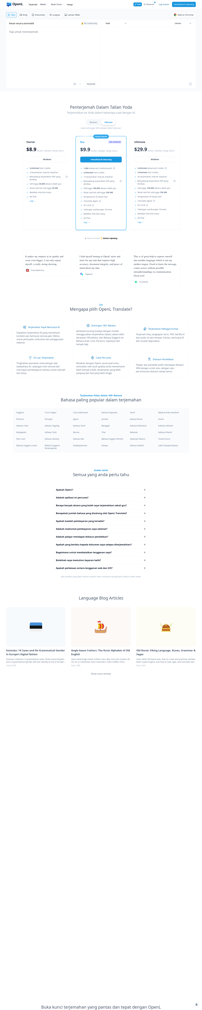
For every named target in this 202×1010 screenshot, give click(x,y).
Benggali (106, 425)
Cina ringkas (50, 412)
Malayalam (21, 432)
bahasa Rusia (136, 419)
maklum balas (128, 576)
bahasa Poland (165, 432)
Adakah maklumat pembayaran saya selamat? (81, 528)
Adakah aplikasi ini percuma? (72, 497)
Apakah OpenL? (64, 489)
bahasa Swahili (137, 445)
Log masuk (164, 4)
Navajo (105, 445)
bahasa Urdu (22, 425)
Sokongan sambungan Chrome (98, 209)
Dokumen (40, 14)
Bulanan (93, 122)
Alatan (43, 4)
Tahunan (108, 122)
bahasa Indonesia (138, 425)
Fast (139, 4)
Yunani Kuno (164, 439)
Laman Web (74, 14)
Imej (25, 14)
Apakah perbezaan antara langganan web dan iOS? (84, 568)
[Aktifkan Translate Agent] (74, 83)
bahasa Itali (78, 439)
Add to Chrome (185, 14)
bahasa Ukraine (52, 439)
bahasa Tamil (79, 425)
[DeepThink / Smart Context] (80, 83)
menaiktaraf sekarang (184, 4)
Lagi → (33, 201)
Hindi (132, 412)
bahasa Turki (51, 432)
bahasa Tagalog (52, 425)
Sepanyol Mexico (137, 439)
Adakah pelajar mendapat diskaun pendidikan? (82, 536)
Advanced (150, 4)
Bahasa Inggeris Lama (26, 445)
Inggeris (20, 412)
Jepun (75, 419)
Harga (70, 4)
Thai (104, 432)
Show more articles (101, 673)
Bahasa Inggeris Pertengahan (52, 446)
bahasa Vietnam (165, 425)
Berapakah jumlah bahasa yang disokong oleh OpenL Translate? (91, 513)
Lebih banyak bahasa (168, 445)
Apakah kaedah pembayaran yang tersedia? (80, 521)
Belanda (134, 432)
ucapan (56, 14)
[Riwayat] (190, 83)
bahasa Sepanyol (109, 412)
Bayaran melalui (93, 238)
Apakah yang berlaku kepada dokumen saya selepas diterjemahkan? (94, 544)
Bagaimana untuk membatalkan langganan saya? (84, 552)
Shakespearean (80, 445)
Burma (76, 432)
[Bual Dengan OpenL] (196, 1004)
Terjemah (33, 4)
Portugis (48, 419)
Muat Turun (56, 4)
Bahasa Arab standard (168, 412)
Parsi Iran (20, 439)
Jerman (105, 419)
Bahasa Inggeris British (112, 439)
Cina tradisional (80, 412)
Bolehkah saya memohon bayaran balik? (78, 560)
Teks (13, 14)
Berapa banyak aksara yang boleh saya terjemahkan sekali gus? (91, 505)
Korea (161, 419)
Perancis (20, 419)
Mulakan (47, 159)
